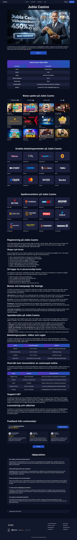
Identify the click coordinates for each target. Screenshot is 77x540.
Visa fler (38, 446)
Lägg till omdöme (62, 426)
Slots (61, 100)
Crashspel (45, 100)
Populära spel (14, 100)
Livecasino (29, 100)
